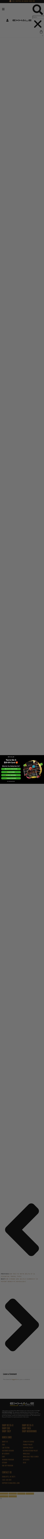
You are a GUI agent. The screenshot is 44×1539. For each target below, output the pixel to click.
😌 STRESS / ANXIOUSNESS (11, 775)
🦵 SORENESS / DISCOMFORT (11, 778)
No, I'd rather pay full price (11, 781)
